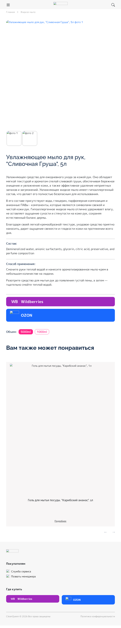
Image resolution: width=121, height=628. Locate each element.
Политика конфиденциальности (98, 616)
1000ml (42, 332)
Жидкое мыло (27, 12)
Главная (10, 12)
